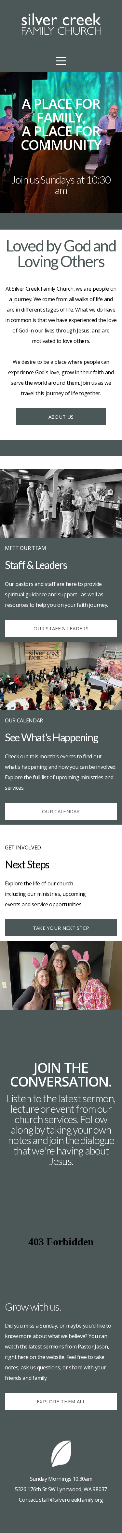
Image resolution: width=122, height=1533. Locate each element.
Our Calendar (61, 811)
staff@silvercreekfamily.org (71, 1499)
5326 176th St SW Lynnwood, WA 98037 (61, 1489)
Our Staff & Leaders (61, 628)
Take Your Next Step (61, 928)
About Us (61, 416)
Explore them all (61, 1401)
